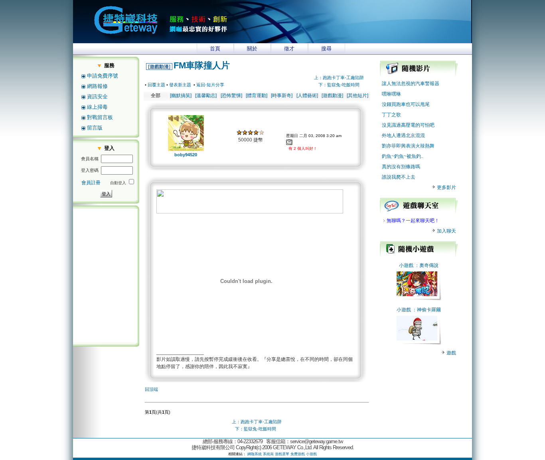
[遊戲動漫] (159, 67)
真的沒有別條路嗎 (401, 166)
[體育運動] (256, 95)
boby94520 (185, 154)
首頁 (215, 49)
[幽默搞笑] (181, 95)
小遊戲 (406, 265)
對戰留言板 (100, 117)
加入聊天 (446, 231)
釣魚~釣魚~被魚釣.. (402, 156)
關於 (252, 49)
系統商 (268, 454)
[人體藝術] (307, 95)
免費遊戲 (297, 454)
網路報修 (97, 86)
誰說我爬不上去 (398, 177)
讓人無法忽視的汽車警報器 (410, 83)
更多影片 (446, 187)
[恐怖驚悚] (231, 95)
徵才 (289, 49)
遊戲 (450, 353)
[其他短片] (357, 95)
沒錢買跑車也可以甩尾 (406, 104)
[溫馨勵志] (206, 95)
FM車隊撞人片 (202, 65)
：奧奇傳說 (426, 265)
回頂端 (151, 389)
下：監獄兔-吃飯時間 (338, 84)
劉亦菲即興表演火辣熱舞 (408, 146)
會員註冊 (91, 182)
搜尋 (326, 49)
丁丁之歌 (391, 114)
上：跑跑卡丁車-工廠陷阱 (339, 77)
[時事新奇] (281, 95)
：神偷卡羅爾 (426, 310)
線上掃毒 (97, 107)
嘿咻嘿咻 (391, 94)
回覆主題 (156, 84)
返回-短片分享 (210, 84)
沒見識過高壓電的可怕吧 (408, 125)
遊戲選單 (282, 454)
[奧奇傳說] (417, 294)
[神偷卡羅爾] (417, 339)
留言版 (95, 128)
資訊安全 (97, 97)
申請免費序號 (102, 76)
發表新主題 (180, 84)
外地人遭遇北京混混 (403, 135)
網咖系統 (254, 454)
